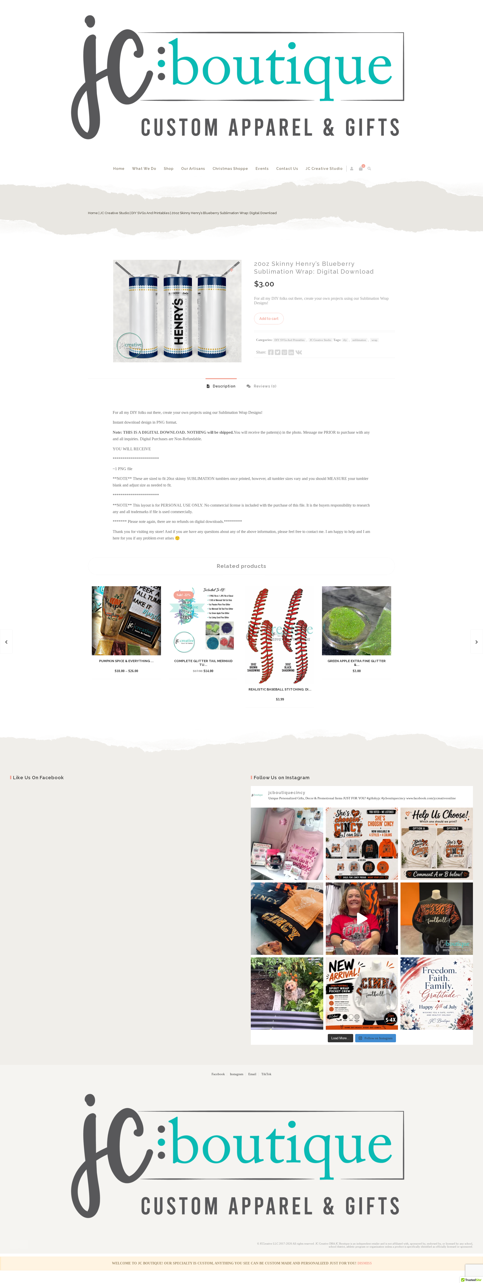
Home (119, 169)
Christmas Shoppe (230, 169)
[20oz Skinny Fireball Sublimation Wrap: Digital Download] (476, 641)
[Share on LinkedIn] (291, 352)
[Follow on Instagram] (23, 1244)
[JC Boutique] (241, 80)
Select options (122, 671)
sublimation (359, 339)
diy (345, 339)
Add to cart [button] (199, 671)
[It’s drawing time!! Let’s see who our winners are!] (362, 918)
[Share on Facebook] (270, 352)
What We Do (144, 169)
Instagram (236, 1074)
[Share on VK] (298, 352)
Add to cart (268, 319)
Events (262, 169)
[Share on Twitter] (277, 352)
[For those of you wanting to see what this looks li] (436, 918)
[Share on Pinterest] (284, 352)
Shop (169, 169)
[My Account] (352, 168)
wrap (374, 339)
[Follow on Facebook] (14, 1244)
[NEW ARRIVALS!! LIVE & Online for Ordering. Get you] (362, 993)
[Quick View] (141, 671)
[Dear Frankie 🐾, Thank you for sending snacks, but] (287, 918)
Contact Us (287, 169)
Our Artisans (193, 169)
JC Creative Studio (324, 169)
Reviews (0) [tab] (264, 386)
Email (252, 1074)
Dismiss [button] (364, 1263)
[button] (231, 270)
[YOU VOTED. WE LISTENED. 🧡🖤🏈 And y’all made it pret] (362, 844)
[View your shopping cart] (361, 168)
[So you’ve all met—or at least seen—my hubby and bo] (287, 993)
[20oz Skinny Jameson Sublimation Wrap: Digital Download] (6, 641)
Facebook (218, 1074)
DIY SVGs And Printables (150, 213)
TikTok (266, 1074)
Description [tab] (223, 386)
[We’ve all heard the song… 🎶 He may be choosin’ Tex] (436, 844)
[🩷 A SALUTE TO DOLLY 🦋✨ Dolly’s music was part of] (287, 844)
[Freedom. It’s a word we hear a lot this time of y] (436, 993)
